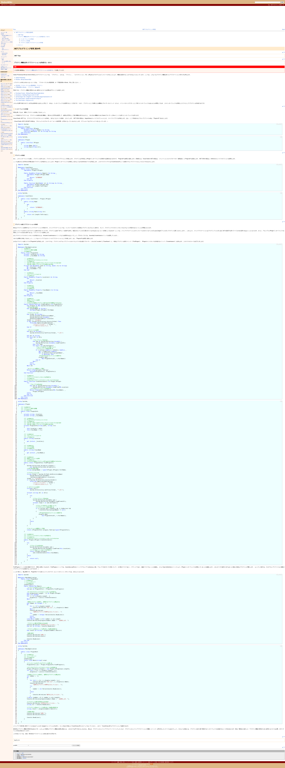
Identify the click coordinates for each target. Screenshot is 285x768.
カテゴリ (19, 753)
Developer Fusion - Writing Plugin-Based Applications (30, 93)
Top (269, 4)
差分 (124, 762)
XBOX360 (4, 54)
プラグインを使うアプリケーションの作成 (31, 42)
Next (283, 29)
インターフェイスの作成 (26, 39)
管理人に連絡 (4, 69)
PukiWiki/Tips (4, 119)
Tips (3, 48)
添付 (133, 762)
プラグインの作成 (25, 40)
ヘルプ (2, 58)
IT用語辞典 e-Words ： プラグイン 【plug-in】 (28, 87)
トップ (113, 762)
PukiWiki (3, 46)
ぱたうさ (3, 83)
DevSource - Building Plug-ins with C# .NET (27, 95)
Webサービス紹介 (6, 40)
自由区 (2, 34)
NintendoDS (4, 53)
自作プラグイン (5, 49)
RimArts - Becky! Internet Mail (23, 79)
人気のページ (4, 66)
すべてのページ (4, 64)
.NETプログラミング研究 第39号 (24, 32)
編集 (118, 762)
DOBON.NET (4, 74)
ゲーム (2, 51)
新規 (149, 762)
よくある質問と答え (6, 61)
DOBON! (22, 755)
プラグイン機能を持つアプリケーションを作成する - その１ (34, 36)
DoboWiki (6, 2)
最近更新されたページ (6, 67)
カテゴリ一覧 (4, 32)
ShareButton (4, 116)
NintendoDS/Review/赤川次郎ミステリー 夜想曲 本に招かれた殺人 (7, 135)
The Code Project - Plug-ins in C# (24, 100)
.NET (23, 753)
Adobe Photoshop (20, 77)
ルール (3, 62)
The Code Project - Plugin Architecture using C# (28, 98)
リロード (144, 762)
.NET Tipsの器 (5, 38)
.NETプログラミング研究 (276, 4)
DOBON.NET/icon (5, 102)
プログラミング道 (5, 75)
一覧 (159, 762)
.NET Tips (3, 77)
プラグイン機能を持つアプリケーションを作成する (39, 70)
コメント (20, 45)
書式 (3, 59)
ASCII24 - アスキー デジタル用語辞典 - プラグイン (29, 85)
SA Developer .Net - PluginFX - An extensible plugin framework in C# (34, 96)
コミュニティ (4, 56)
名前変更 (140, 762)
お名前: (15, 745)
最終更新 (167, 762)
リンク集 (3, 45)
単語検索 (162, 762)
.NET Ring (3, 43)
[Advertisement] (142, 17)
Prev (14, 29)
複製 (136, 762)
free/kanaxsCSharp (5, 122)
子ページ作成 (154, 762)
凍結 (121, 762)
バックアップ (128, 762)
